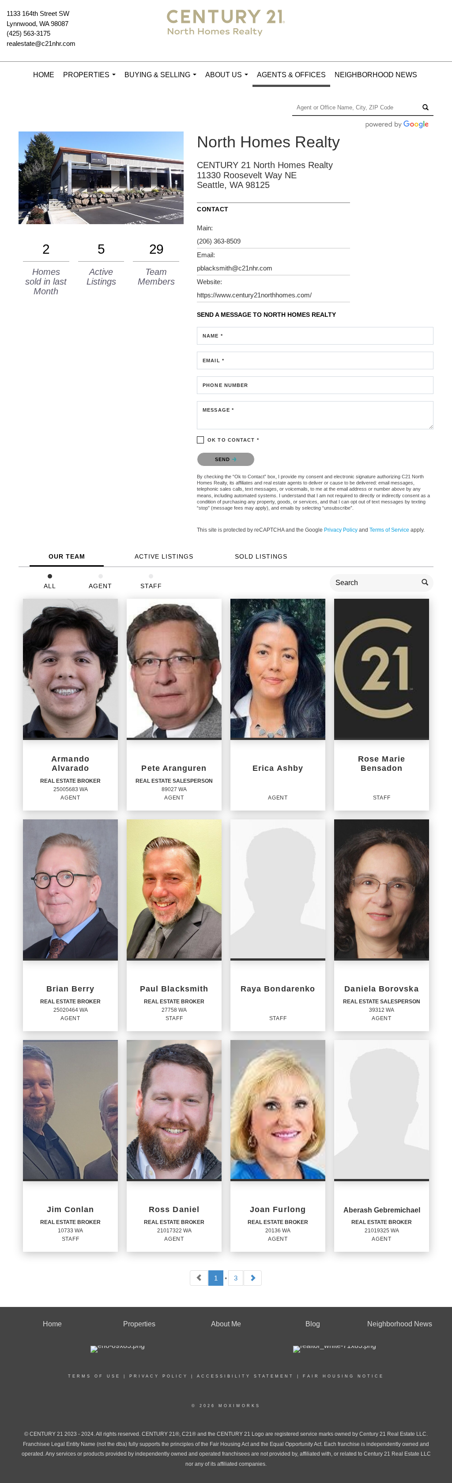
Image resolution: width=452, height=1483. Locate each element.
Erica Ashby (277, 768)
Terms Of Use (94, 1376)
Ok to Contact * (233, 440)
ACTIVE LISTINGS (164, 556)
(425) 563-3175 (28, 33)
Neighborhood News (376, 75)
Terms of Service (389, 530)
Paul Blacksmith (174, 988)
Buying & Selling (162, 79)
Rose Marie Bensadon (381, 764)
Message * (218, 410)
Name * (213, 335)
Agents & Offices (291, 75)
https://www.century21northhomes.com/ (254, 295)
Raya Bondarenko (278, 988)
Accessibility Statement (245, 1376)
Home (43, 75)
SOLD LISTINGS (261, 556)
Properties (91, 79)
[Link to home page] (225, 31)
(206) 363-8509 (219, 241)
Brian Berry (70, 988)
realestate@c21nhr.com (41, 43)
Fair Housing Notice (343, 1376)
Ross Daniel (174, 1209)
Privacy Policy (341, 530)
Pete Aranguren (174, 768)
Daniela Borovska (381, 988)
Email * (213, 360)
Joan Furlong (278, 1209)
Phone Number (225, 385)
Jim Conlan (70, 1209)
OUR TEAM (67, 556)
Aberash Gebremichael (381, 1210)
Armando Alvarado (70, 764)
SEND (223, 459)
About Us (228, 79)
